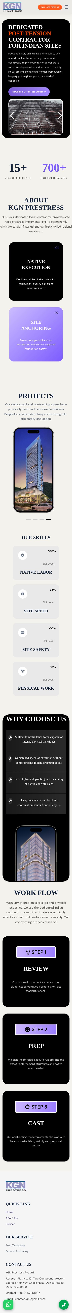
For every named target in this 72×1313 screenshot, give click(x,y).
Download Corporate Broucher (29, 91)
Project (10, 1224)
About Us (12, 1218)
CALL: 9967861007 (50, 7)
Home (9, 1212)
